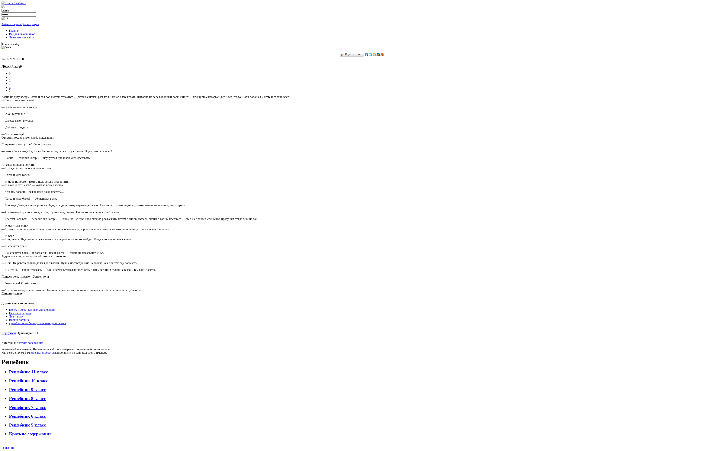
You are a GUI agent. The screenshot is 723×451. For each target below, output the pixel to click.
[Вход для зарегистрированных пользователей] (14, 3)
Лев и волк (16, 316)
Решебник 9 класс (27, 389)
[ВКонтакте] (366, 54)
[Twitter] (370, 54)
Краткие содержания (29, 342)
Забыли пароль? (12, 24)
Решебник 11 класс (28, 371)
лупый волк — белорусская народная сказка (37, 323)
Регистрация (31, 24)
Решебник (8, 447)
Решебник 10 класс (28, 380)
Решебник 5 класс (27, 425)
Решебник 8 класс (27, 398)
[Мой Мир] (378, 54)
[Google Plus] (382, 54)
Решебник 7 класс (27, 407)
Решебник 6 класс (27, 416)
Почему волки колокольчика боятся (32, 309)
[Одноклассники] (374, 54)
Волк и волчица (19, 319)
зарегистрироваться (43, 352)
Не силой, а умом (20, 313)
